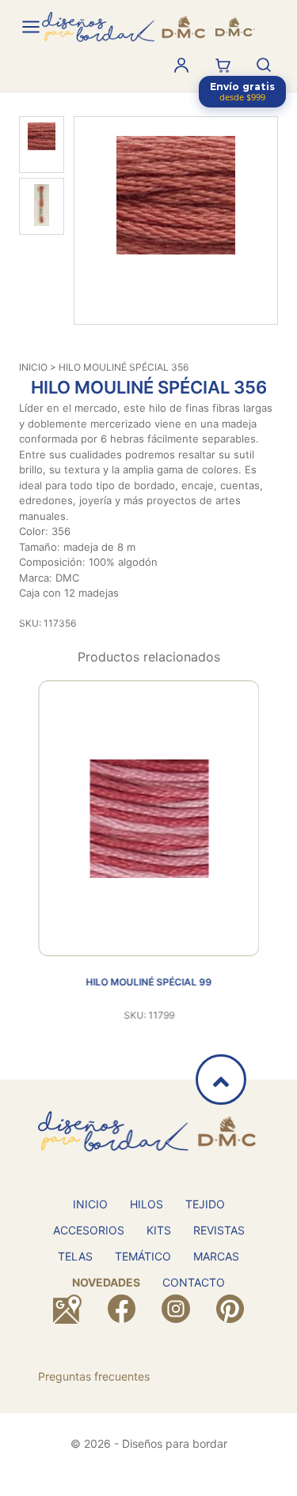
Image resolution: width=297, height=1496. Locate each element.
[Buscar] (263, 64)
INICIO (33, 367)
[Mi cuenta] (181, 64)
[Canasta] (222, 64)
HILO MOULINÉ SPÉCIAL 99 (148, 982)
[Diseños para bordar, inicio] (148, 26)
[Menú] (30, 26)
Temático (143, 1256)
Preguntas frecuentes (94, 1376)
